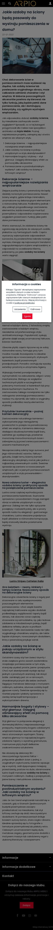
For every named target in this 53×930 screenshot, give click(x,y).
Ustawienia (20, 309)
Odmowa (35, 309)
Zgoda (27, 316)
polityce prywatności (25, 303)
